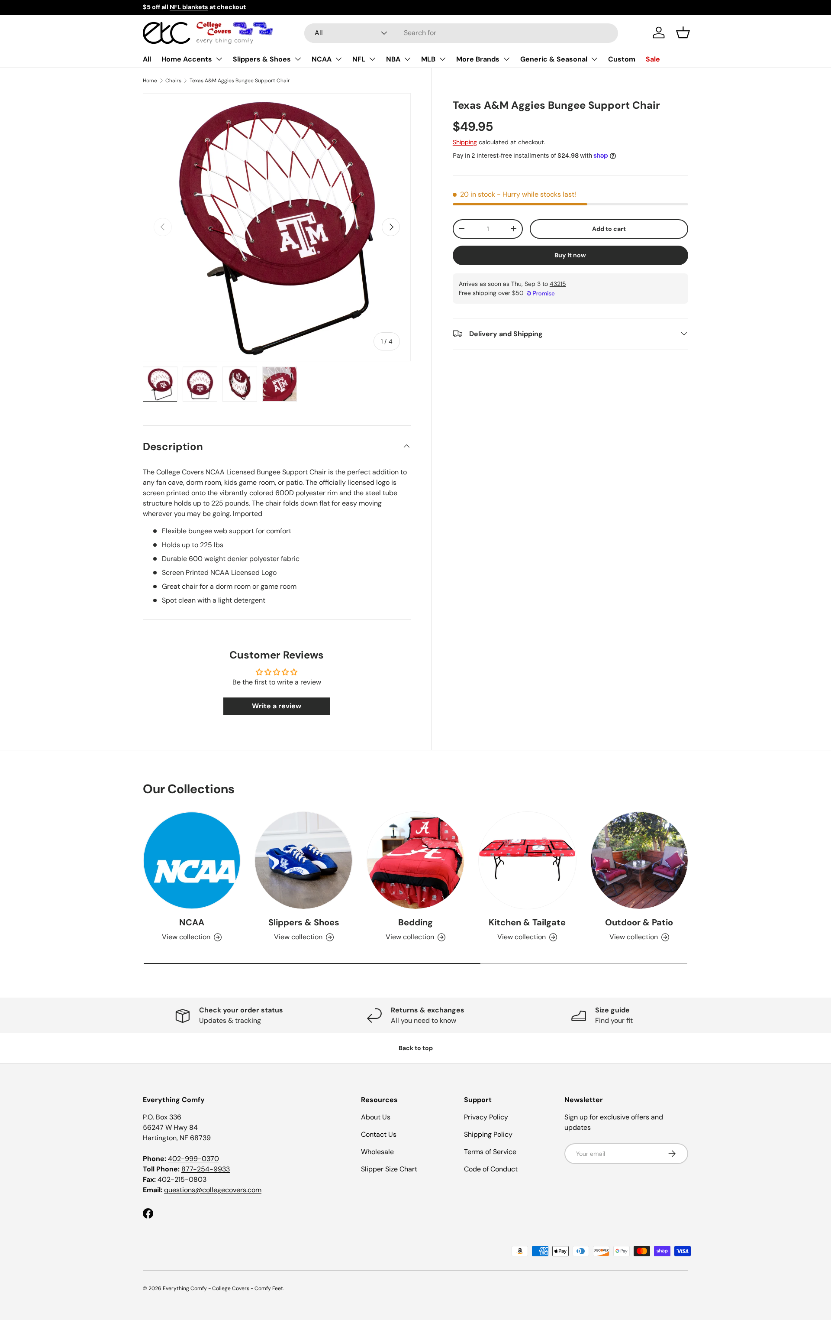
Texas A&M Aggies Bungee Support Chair (240, 80)
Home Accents (186, 59)
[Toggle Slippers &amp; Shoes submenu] (298, 59)
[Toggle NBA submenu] (407, 59)
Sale (653, 59)
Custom (621, 59)
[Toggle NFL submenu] (372, 59)
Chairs (173, 80)
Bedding (415, 922)
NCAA (322, 59)
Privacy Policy (486, 1117)
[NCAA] (191, 860)
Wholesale (377, 1151)
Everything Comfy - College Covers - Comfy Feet (223, 1288)
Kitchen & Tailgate (527, 922)
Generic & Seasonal (553, 59)
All (147, 59)
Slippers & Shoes (262, 59)
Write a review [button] (276, 705)
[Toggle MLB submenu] (442, 59)
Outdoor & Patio (639, 922)
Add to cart (609, 228)
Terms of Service (490, 1151)
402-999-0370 (193, 1158)
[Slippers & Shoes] (303, 860)
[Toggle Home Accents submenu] (219, 59)
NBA (393, 59)
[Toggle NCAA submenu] (338, 59)
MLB (428, 59)
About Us (375, 1117)
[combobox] (461, 32)
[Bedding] (415, 860)
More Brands (477, 59)
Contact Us (378, 1134)
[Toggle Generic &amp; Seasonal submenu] (594, 59)
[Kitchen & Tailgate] (527, 860)
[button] (682, 32)
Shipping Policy (488, 1134)
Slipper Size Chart (389, 1169)
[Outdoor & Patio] (639, 860)
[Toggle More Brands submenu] (506, 59)
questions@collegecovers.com (212, 1189)
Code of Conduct (491, 1169)
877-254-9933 (205, 1169)
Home (150, 80)
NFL (358, 59)
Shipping (465, 142)
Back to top (416, 1048)
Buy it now (570, 255)
